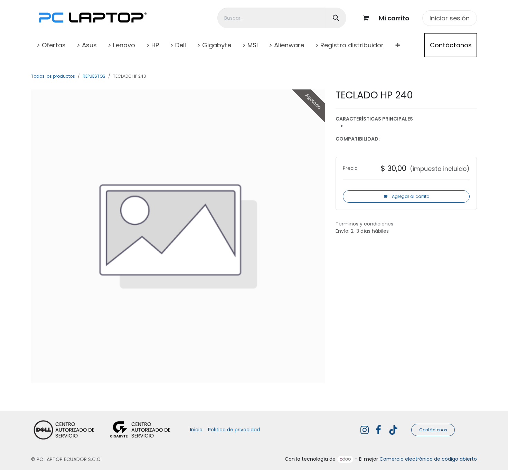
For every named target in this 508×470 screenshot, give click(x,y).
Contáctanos (451, 45)
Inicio (196, 429)
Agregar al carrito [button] (410, 196)
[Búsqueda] (336, 18)
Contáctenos (433, 430)
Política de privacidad (234, 429)
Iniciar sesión (450, 18)
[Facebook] (378, 430)
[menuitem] (51, 45)
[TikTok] (393, 430)
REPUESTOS (94, 76)
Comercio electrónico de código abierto (428, 458)
